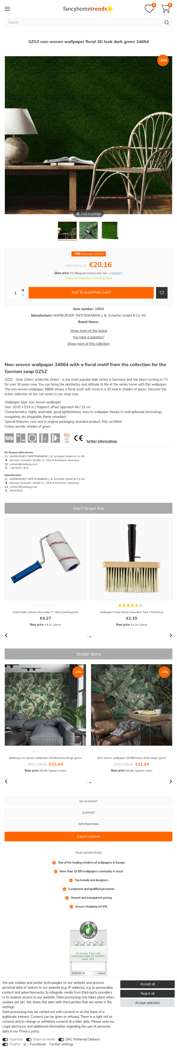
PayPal (15, 1044)
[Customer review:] (88, 948)
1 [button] (86, 636)
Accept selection (147, 1003)
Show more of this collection (88, 344)
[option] (45, 572)
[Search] (166, 22)
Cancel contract (88, 836)
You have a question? (88, 337)
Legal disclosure (14, 1026)
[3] (109, 232)
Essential (16, 1039)
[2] (88, 232)
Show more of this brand (88, 331)
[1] (67, 232)
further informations (101, 441)
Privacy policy (29, 1031)
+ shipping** (115, 273)
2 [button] (90, 636)
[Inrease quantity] (23, 290)
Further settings (61, 1044)
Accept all (147, 984)
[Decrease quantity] (23, 295)
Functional (37, 1044)
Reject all (147, 993)
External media (44, 1039)
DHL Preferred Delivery (83, 1039)
